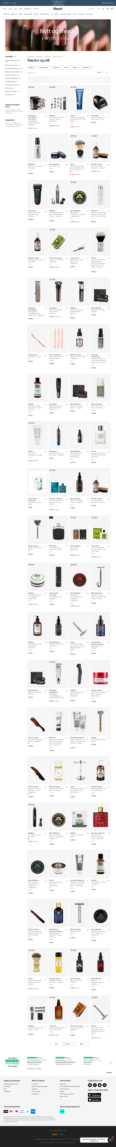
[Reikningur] (98, 9)
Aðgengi (46, 1139)
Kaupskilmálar (38, 1139)
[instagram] (95, 1085)
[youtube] (100, 1085)
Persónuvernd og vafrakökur (57, 1139)
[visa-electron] (22, 1111)
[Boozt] (58, 8)
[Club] (103, 9)
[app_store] (94, 1099)
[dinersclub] (27, 1111)
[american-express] (33, 1111)
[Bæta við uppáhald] (46, 116)
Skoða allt (109, 1072)
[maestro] (16, 1111)
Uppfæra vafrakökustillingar (72, 1139)
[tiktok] (105, 1085)
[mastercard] (11, 1111)
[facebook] (90, 1085)
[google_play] (94, 1095)
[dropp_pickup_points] (62, 1111)
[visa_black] (6, 1111)
